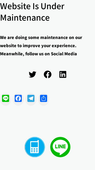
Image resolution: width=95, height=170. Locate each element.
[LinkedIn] (62, 74)
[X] (32, 74)
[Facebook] (47, 74)
